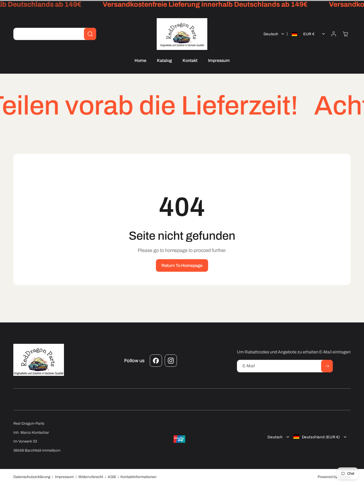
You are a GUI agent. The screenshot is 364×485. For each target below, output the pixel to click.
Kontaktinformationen (138, 477)
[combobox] (55, 34)
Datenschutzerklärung (31, 477)
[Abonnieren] (327, 366)
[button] (345, 34)
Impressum (64, 477)
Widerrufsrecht (90, 477)
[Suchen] (90, 34)
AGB (112, 477)
